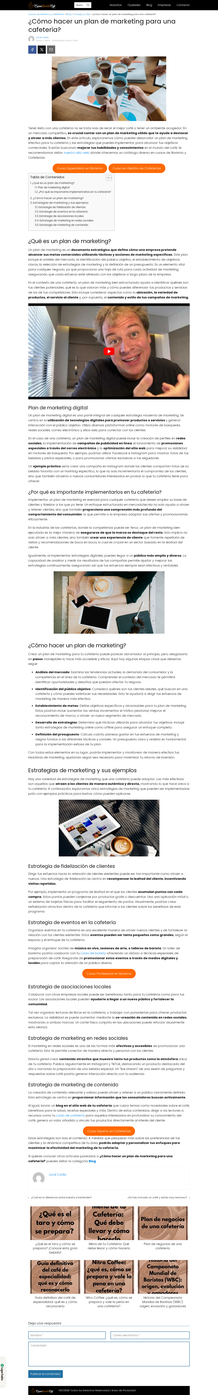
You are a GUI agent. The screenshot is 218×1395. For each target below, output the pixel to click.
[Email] (51, 50)
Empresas (164, 5)
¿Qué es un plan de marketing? (53, 183)
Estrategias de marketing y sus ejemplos (60, 203)
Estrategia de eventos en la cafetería (63, 211)
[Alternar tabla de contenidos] (107, 178)
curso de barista (93, 953)
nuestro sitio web (76, 152)
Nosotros (116, 5)
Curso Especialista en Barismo (80, 168)
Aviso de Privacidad (124, 1390)
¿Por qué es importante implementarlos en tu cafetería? (75, 192)
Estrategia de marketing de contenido (64, 225)
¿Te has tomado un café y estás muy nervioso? (157, 1197)
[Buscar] (87, 5)
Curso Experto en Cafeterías (109, 1131)
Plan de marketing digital (53, 187)
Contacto (183, 5)
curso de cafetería (70, 1115)
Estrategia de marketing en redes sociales (67, 220)
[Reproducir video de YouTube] (109, 351)
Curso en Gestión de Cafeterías (137, 168)
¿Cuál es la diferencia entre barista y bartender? (61, 1197)
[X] (42, 50)
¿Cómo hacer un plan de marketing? (58, 198)
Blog (149, 5)
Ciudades (134, 5)
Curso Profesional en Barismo (109, 973)
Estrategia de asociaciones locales (61, 216)
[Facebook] (32, 50)
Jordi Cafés (42, 37)
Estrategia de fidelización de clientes (62, 207)
